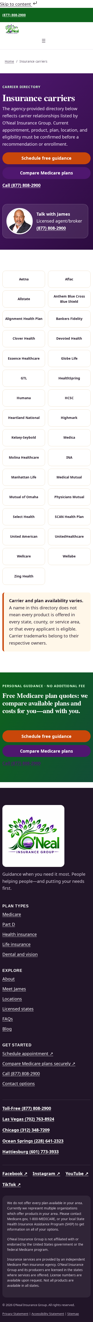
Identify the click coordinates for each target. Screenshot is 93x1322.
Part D (8, 924)
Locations (12, 999)
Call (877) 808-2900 (21, 185)
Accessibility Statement (47, 1314)
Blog (7, 1029)
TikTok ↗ (11, 1184)
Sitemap (73, 1314)
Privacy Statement (15, 1314)
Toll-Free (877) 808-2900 (26, 1108)
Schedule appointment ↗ (27, 1053)
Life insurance (16, 944)
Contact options (18, 1083)
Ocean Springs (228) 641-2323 (32, 1141)
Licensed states (18, 1009)
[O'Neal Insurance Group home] (33, 836)
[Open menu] (46, 43)
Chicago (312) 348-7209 (26, 1130)
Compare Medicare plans (55, 174)
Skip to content (16, 4)
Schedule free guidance (56, 159)
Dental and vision (20, 954)
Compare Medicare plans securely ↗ (38, 1063)
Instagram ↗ (46, 1173)
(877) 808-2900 (14, 15)
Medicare (11, 914)
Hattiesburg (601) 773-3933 (30, 1151)
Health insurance (19, 934)
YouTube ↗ (77, 1173)
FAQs (7, 1019)
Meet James (14, 989)
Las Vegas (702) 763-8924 (28, 1119)
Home (9, 61)
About (8, 979)
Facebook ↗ (14, 1173)
